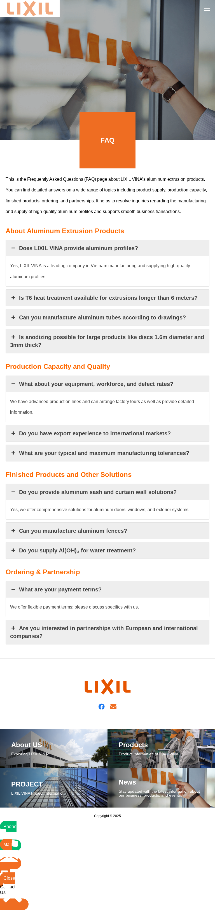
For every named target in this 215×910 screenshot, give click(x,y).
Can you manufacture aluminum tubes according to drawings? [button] (102, 317)
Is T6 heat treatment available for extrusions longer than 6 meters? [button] (108, 298)
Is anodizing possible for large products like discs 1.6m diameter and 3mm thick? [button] (107, 341)
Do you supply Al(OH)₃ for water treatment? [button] (77, 550)
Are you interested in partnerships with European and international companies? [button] (104, 632)
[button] (8, 872)
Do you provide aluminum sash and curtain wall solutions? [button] (98, 492)
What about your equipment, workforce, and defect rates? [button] (96, 384)
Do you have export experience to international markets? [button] (95, 433)
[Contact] (113, 706)
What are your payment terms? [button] (60, 589)
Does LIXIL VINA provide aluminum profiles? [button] (78, 248)
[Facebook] (102, 706)
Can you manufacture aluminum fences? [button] (73, 531)
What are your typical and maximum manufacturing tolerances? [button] (104, 453)
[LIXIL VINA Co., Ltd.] (30, 8)
